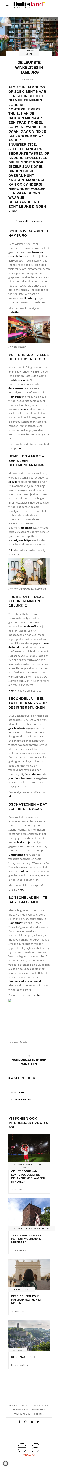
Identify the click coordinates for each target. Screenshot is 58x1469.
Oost (28, 1289)
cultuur (17, 1164)
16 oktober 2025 (18, 1311)
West (42, 1164)
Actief (25, 1406)
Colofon (39, 1414)
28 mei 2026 (16, 1190)
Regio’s (13, 1406)
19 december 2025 (19, 1250)
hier (19, 448)
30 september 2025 (19, 1365)
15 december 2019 (28, 79)
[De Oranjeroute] (29, 1335)
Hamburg (19, 1060)
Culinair (18, 1228)
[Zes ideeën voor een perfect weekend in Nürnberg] (29, 1213)
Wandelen (39, 1228)
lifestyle (29, 51)
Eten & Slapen (41, 1406)
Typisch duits (27, 1166)
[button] (5, 1463)
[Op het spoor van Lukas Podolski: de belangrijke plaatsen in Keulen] (29, 1149)
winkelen (29, 1064)
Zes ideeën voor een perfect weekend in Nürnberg (26, 1239)
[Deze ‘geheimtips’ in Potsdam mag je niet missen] (29, 1274)
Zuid (47, 1228)
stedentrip (37, 1060)
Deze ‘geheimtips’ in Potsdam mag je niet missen (26, 1299)
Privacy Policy (22, 1414)
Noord (29, 54)
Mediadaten (38, 1410)
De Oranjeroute (23, 1357)
